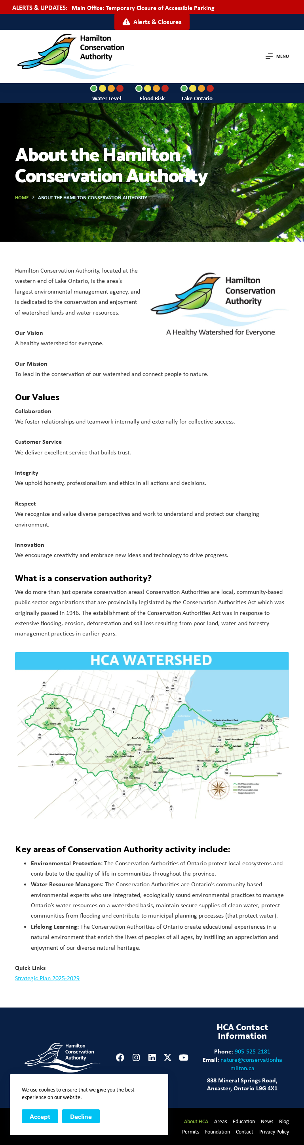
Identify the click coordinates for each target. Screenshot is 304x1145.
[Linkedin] (152, 1057)
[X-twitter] (167, 1057)
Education (244, 1121)
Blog (284, 1121)
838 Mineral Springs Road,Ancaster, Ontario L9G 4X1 (242, 1084)
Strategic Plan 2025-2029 (47, 978)
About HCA (196, 1121)
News (267, 1121)
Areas (220, 1121)
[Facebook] (120, 1057)
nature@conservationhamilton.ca (251, 1063)
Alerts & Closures (157, 21)
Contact (244, 1131)
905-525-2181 (252, 1051)
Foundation (217, 1131)
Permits (190, 1131)
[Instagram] (136, 1057)
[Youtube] (183, 1057)
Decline (81, 1116)
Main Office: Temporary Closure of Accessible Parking (143, 7)
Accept (40, 1116)
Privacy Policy (274, 1131)
